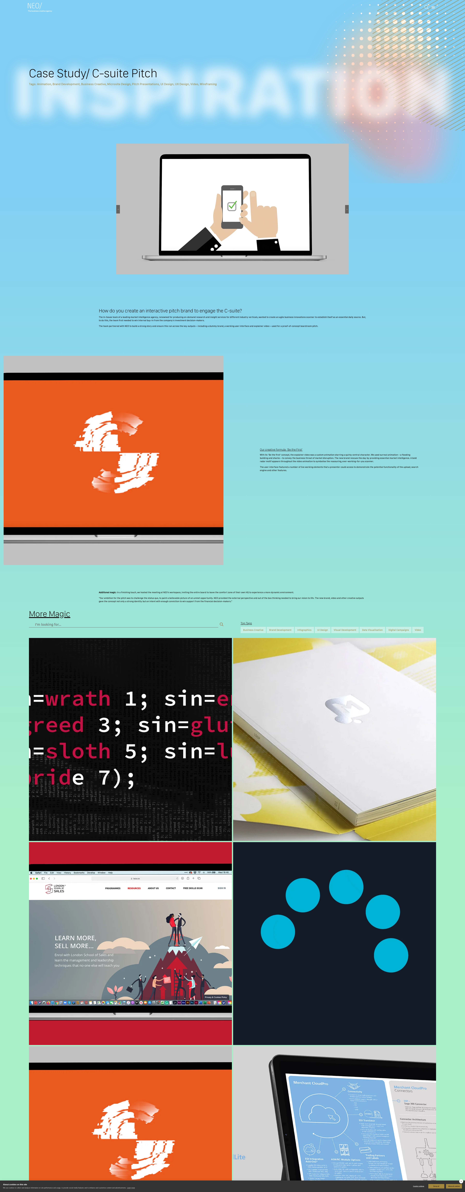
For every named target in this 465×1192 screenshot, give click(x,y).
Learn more (131, 1188)
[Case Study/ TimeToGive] (334, 943)
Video (194, 84)
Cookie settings (418, 1186)
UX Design (182, 84)
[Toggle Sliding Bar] (426, 7)
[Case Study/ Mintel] (334, 739)
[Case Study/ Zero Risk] (130, 739)
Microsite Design (119, 84)
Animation (44, 84)
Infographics (304, 630)
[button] (118, 209)
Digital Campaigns (398, 630)
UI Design (167, 84)
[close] (461, 1181)
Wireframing (208, 84)
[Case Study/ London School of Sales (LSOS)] (130, 943)
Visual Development (345, 630)
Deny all (436, 1186)
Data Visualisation (372, 630)
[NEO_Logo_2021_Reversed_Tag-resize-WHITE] (40, 3)
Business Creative (93, 84)
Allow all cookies (454, 1186)
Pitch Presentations (145, 84)
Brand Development (66, 84)
